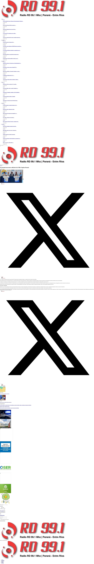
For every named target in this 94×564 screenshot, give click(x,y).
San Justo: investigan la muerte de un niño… (9, 126)
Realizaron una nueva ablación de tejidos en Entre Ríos (5, 402)
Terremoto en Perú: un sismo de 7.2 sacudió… (10, 84)
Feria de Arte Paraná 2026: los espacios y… (9, 25)
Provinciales (4, 40)
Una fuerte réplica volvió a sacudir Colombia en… (10, 88)
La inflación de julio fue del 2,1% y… (8, 75)
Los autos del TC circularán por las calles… (9, 33)
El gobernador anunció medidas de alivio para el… (10, 58)
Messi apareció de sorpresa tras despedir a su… (10, 113)
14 (3, 510)
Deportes (2, 103)
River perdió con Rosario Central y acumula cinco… (11, 121)
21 (3, 511)
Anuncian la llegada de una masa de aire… (9, 29)
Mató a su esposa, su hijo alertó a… (8, 142)
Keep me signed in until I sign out (5, 519)
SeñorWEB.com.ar (5, 540)
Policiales (2, 124)
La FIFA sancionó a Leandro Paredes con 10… (10, 105)
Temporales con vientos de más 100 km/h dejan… (10, 100)
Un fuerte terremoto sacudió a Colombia (9, 96)
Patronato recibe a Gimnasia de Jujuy (8, 109)
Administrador (2, 515)
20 (2, 511)
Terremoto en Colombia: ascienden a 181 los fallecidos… (11, 92)
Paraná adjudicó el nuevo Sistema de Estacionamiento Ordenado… (13, 21)
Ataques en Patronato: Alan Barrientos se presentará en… (11, 138)
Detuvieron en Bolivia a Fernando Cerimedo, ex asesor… (11, 71)
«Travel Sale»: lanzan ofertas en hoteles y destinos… (11, 79)
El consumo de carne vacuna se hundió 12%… (10, 67)
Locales (4, 19)
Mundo (2, 82)
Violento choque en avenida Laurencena (9, 134)
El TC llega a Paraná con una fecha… (8, 117)
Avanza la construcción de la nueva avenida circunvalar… (11, 37)
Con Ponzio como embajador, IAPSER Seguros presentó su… (12, 46)
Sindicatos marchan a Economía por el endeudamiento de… (12, 63)
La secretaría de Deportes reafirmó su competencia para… (11, 50)
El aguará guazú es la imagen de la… (8, 42)
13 (2, 510)
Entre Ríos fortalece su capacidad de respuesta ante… (11, 54)
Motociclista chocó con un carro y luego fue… (10, 130)
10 (0, 510)
